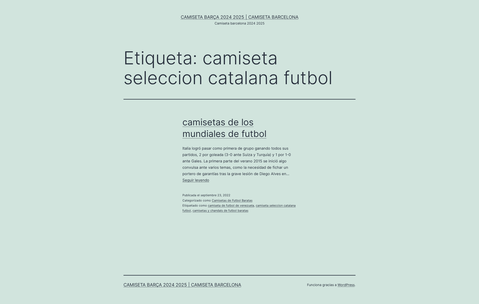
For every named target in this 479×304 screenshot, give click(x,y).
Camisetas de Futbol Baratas (232, 200)
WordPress (346, 285)
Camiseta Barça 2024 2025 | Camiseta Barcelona (239, 17)
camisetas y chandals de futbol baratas (220, 210)
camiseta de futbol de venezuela (231, 205)
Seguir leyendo (195, 180)
